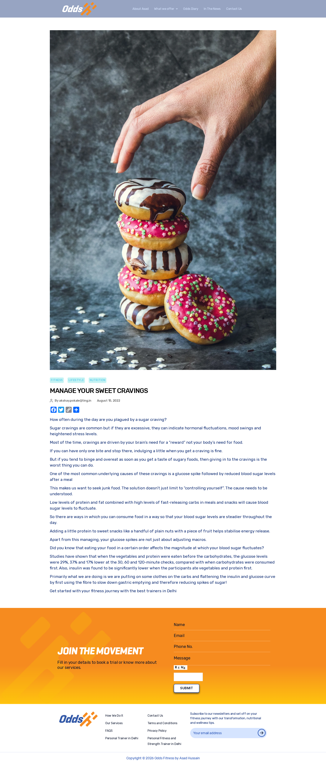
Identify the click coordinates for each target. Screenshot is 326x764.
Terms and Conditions (162, 723)
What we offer (164, 9)
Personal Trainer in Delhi (121, 738)
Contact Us (234, 9)
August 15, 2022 (108, 400)
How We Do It (114, 715)
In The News (212, 9)
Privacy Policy (157, 730)
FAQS (109, 730)
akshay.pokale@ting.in (75, 400)
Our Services (113, 723)
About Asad (140, 9)
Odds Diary (190, 9)
